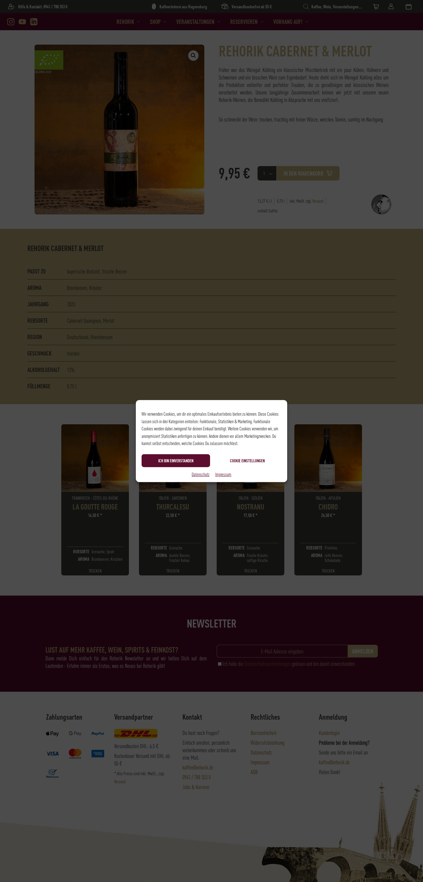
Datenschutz (200, 474)
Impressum (223, 474)
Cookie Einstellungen (247, 460)
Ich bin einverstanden (175, 460)
